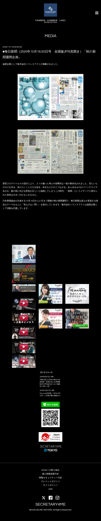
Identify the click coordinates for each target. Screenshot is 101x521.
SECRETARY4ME (50, 504)
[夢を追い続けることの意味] (24, 262)
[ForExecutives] (77, 303)
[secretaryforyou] (50, 328)
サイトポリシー (50, 485)
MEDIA (50, 36)
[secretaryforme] (50, 303)
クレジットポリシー (50, 481)
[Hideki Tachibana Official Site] (24, 291)
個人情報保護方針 (50, 474)
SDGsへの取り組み (51, 470)
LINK (50, 489)
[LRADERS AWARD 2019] (24, 282)
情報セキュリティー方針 (50, 478)
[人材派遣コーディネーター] (77, 328)
